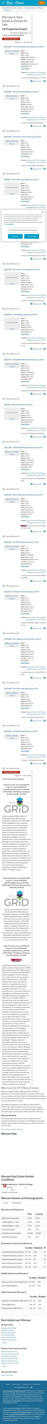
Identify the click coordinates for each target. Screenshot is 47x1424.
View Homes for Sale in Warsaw (12, 1129)
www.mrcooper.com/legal (17, 1414)
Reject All (15, 236)
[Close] (42, 212)
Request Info (37, 81)
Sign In (42, 3)
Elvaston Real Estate (8, 1335)
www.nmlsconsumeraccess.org (22, 1412)
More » (5, 1343)
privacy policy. (10, 224)
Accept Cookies (31, 236)
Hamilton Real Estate (8, 1333)
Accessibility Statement (21, 1387)
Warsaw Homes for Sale (9, 1351)
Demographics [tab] (17, 1203)
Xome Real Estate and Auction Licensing (14, 1391)
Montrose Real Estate (8, 1337)
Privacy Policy (16, 1384)
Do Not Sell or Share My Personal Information (22, 230)
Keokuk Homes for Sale (9, 1356)
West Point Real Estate (8, 1340)
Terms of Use (26, 1384)
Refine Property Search (11, 39)
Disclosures (36, 1384)
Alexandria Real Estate (8, 1328)
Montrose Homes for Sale (9, 1363)
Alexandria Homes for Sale (10, 1354)
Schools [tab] (5, 1203)
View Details (25, 68)
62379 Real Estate (7, 1375)
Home (8, 1384)
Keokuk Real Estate (7, 1330)
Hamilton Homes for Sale (9, 1358)
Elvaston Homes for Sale (9, 1361)
